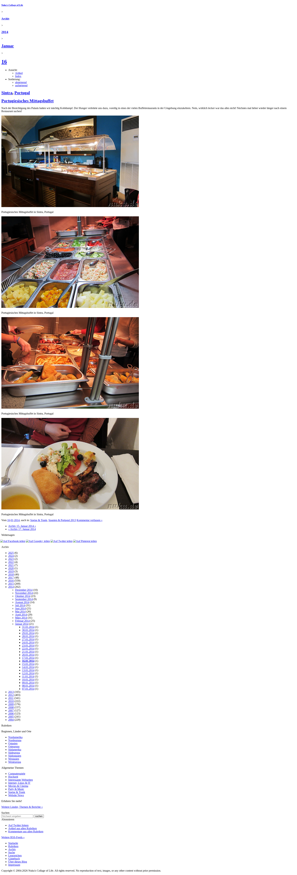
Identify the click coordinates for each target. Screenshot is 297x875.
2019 (11, 571)
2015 (11, 583)
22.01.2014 (28, 648)
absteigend (21, 82)
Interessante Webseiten (20, 779)
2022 (11, 562)
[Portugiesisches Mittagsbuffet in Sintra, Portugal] (70, 206)
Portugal (22, 92)
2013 (11, 691)
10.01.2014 (28, 679)
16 (4, 62)
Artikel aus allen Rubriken (22, 828)
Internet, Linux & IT (19, 782)
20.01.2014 (28, 654)
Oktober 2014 (22, 596)
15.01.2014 (28, 664)
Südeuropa (14, 752)
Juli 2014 (20, 605)
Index (18, 76)
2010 (11, 701)
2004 (11, 719)
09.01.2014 (28, 682)
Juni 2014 (20, 608)
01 (12, 520)
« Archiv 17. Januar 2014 (22, 529)
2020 (11, 568)
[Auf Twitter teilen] (62, 541)
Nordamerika (15, 737)
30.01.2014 (28, 630)
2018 (11, 574)
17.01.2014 (28, 657)
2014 (4, 32)
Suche (11, 852)
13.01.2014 (28, 670)
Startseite (13, 843)
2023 (11, 559)
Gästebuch (14, 858)
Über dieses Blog (17, 861)
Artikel (19, 73)
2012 (11, 695)
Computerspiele (16, 773)
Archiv (5, 18)
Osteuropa (13, 746)
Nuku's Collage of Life (12, 5)
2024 (11, 555)
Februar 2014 (22, 620)
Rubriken (13, 846)
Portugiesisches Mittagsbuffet (27, 101)
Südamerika (14, 749)
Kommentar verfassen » (89, 520)
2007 (11, 710)
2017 (11, 577)
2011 (11, 698)
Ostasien (13, 743)
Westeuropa (14, 761)
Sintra (6, 92)
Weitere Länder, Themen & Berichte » (22, 806)
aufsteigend (21, 85)
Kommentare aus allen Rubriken (25, 831)
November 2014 (24, 593)
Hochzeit (13, 776)
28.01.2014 (28, 636)
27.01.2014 (28, 639)
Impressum (14, 864)
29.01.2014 (28, 633)
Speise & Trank (38, 520)
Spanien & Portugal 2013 (62, 520)
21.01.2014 (28, 651)
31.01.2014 (28, 627)
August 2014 (22, 602)
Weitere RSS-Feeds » (13, 837)
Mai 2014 (20, 611)
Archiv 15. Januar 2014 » (22, 526)
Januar (7, 46)
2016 (11, 580)
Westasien (13, 758)
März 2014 (21, 617)
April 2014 (21, 614)
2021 (11, 565)
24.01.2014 (28, 642)
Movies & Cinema (18, 786)
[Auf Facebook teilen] (12, 541)
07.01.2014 (28, 688)
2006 (11, 713)
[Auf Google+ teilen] (38, 541)
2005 (11, 716)
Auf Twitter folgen (18, 825)
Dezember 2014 (23, 589)
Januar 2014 (21, 623)
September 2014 (24, 599)
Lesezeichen (15, 855)
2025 (11, 552)
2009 (11, 704)
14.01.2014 (28, 667)
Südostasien (14, 755)
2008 (11, 707)
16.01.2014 (28, 661)
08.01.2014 (28, 685)
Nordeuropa (14, 740)
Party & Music (16, 789)
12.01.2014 (28, 673)
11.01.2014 (28, 676)
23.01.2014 (28, 645)
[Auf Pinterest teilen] (85, 541)
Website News (16, 795)
